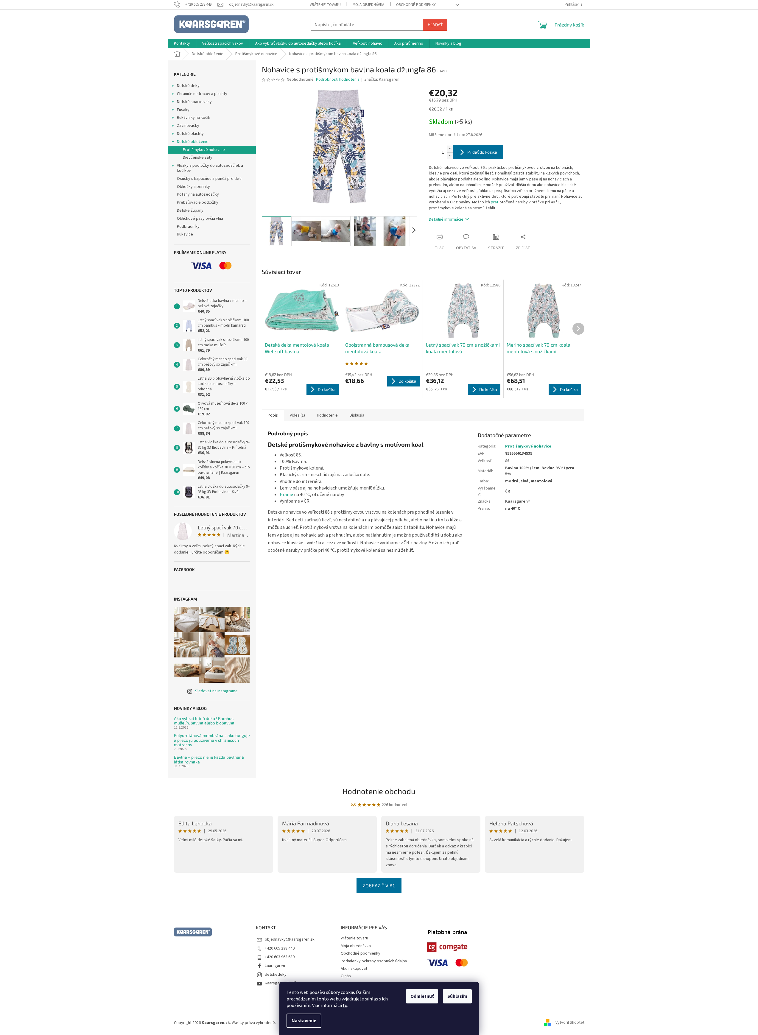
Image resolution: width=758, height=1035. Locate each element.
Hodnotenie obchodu (379, 791)
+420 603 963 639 (280, 957)
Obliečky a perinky (193, 187)
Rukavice (185, 234)
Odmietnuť (422, 996)
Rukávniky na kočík (193, 118)
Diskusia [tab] (357, 415)
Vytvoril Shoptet (569, 1023)
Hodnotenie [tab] (327, 415)
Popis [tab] (273, 415)
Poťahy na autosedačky (198, 194)
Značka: (381, 79)
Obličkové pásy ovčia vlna (200, 219)
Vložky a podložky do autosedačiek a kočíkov (210, 168)
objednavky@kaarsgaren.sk (290, 939)
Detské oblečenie (192, 142)
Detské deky (188, 86)
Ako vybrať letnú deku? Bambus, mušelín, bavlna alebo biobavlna (204, 720)
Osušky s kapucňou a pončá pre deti (209, 179)
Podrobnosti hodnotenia (337, 79)
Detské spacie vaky (194, 102)
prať (495, 202)
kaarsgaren (275, 966)
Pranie (286, 494)
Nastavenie (304, 1020)
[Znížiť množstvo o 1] (450, 155)
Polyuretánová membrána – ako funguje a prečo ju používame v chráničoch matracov (212, 740)
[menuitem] (182, 43)
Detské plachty (190, 134)
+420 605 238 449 (280, 948)
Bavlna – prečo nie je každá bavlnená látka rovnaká (209, 759)
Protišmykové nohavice (204, 150)
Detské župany (190, 210)
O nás (346, 976)
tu (345, 1005)
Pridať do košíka (482, 152)
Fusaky (183, 110)
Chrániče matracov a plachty (202, 94)
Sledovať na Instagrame (216, 691)
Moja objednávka (368, 4)
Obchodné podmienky (416, 4)
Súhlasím (457, 996)
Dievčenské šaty (197, 157)
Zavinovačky (188, 126)
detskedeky (276, 975)
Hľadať (435, 24)
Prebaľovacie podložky (197, 202)
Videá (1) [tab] (297, 415)
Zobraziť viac (379, 885)
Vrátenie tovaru (325, 4)
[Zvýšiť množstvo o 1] (450, 148)
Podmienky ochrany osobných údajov (374, 961)
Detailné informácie (446, 219)
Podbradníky (188, 227)
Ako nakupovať (354, 969)
